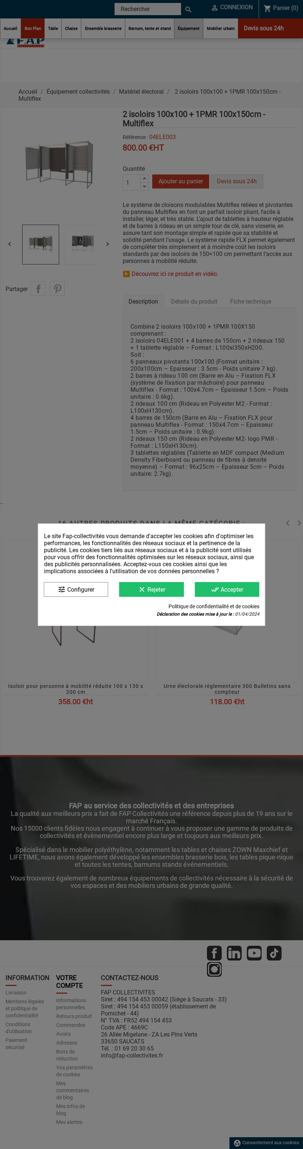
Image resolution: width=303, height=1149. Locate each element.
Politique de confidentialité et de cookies (213, 606)
